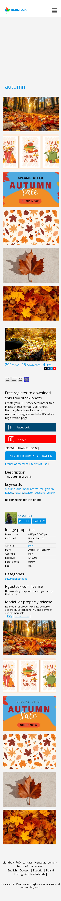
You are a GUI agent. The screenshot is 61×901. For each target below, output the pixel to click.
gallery (39, 521)
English (12, 870)
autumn (10, 489)
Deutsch (25, 870)
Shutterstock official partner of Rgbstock (21, 884)
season (29, 492)
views (15, 365)
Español (38, 870)
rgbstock (19, 9)
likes (49, 365)
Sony (30, 545)
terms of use (22, 616)
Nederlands (37, 874)
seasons (40, 492)
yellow (51, 492)
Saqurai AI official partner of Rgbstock (40, 886)
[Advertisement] (30, 49)
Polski (50, 870)
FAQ (9, 616)
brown (34, 489)
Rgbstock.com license (24, 586)
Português (20, 874)
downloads (33, 365)
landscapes (20, 578)
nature (18, 492)
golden (49, 489)
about (39, 866)
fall (42, 489)
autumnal (22, 489)
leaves (9, 492)
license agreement (45, 862)
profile (24, 521)
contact (27, 862)
